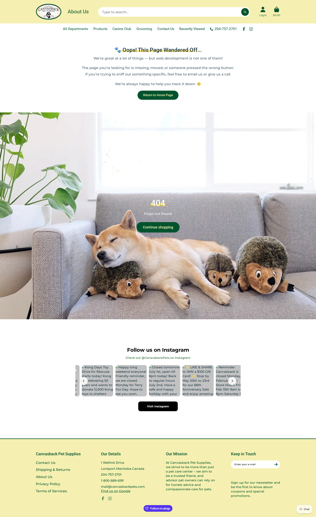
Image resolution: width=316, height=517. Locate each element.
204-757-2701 (226, 29)
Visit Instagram (158, 406)
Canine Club (121, 29)
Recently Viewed (192, 29)
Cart (276, 12)
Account (263, 12)
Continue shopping (158, 227)
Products (100, 29)
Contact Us (165, 29)
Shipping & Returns (53, 470)
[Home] (48, 11)
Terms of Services (51, 491)
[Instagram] (251, 29)
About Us (78, 12)
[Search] (245, 12)
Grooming (144, 29)
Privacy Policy (48, 484)
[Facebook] (244, 29)
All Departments (75, 29)
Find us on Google (115, 491)
